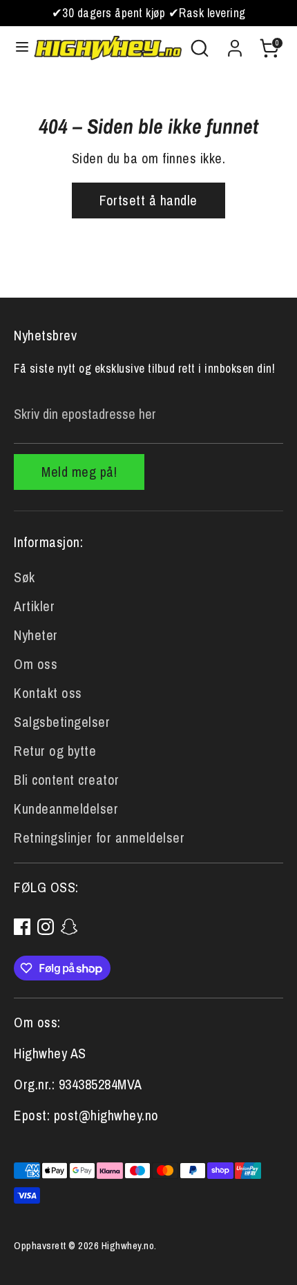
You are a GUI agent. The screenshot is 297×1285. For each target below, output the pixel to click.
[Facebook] (22, 926)
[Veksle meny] (17, 48)
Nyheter (36, 635)
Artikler (34, 606)
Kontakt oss (48, 692)
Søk (24, 577)
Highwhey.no (128, 1245)
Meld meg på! (79, 471)
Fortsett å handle (148, 200)
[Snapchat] (69, 926)
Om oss (35, 664)
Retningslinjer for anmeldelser (99, 837)
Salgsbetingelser (62, 721)
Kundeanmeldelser (66, 808)
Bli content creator (66, 779)
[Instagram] (45, 926)
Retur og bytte (55, 750)
